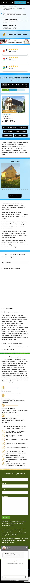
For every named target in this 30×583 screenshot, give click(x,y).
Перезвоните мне (20, 2)
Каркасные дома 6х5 (9, 131)
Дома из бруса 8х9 (22, 127)
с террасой (5, 90)
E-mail (3, 489)
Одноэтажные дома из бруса (9, 127)
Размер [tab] (11, 84)
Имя (3, 477)
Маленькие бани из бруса (20, 135)
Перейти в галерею (15, 196)
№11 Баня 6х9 (6, 114)
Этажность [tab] (20, 84)
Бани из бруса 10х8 (8, 135)
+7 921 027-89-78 (7, 2)
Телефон (4, 483)
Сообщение (5, 496)
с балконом (13, 90)
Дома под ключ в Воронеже (17, 34)
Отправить (6, 517)
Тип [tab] (5, 84)
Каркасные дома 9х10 (21, 131)
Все (26, 86)
